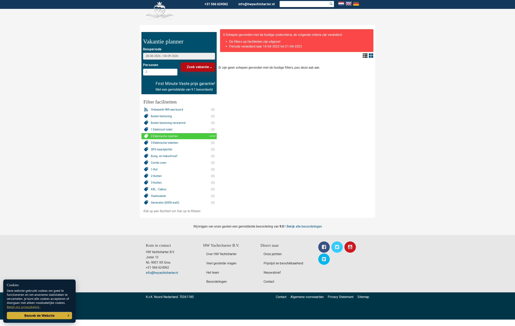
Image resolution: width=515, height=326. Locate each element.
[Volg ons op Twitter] (337, 247)
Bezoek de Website (39, 315)
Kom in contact (158, 245)
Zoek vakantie (198, 67)
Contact (269, 282)
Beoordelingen (216, 282)
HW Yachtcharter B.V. (221, 245)
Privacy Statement (340, 297)
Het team (212, 272)
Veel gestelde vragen (221, 263)
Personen (150, 65)
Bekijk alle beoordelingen (304, 226)
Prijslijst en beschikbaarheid (283, 263)
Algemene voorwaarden (307, 297)
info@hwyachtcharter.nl (256, 4)
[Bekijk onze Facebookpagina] (324, 247)
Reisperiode (152, 49)
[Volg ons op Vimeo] (324, 259)
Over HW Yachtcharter (221, 254)
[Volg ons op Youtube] (350, 247)
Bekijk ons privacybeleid (23, 307)
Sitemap (363, 297)
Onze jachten (273, 254)
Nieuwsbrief (272, 272)
